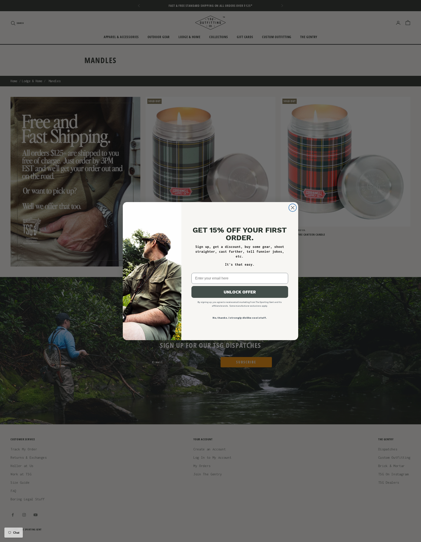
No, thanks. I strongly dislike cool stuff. (239, 318)
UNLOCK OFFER (240, 292)
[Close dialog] (292, 207)
